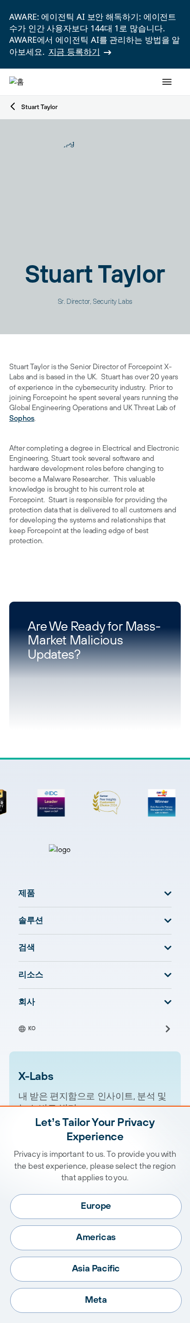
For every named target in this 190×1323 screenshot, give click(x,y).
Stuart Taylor (39, 107)
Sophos (21, 418)
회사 (26, 1002)
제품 (26, 893)
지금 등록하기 (74, 51)
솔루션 (30, 921)
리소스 (30, 975)
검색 (26, 948)
